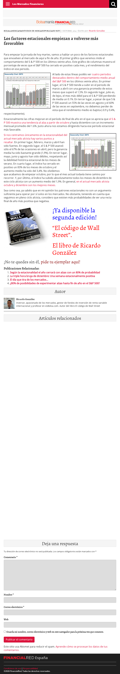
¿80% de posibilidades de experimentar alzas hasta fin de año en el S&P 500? (55, 283)
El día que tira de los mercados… (29, 279)
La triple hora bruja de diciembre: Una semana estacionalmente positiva (52, 276)
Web (6, 619)
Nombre (9, 594)
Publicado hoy (52, 30)
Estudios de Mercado (33, 30)
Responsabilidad (30, 668)
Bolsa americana (13, 30)
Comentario (11, 557)
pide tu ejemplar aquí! (60, 261)
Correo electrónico (14, 607)
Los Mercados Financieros (28, 3)
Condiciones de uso (12, 668)
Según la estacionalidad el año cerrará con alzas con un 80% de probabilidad (55, 272)
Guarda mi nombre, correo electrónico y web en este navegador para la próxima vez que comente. (55, 632)
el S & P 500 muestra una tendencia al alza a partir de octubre (60, 120)
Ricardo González (97, 30)
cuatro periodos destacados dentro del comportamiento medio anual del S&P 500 (83, 78)
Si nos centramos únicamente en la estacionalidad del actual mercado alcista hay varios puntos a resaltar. (35, 138)
